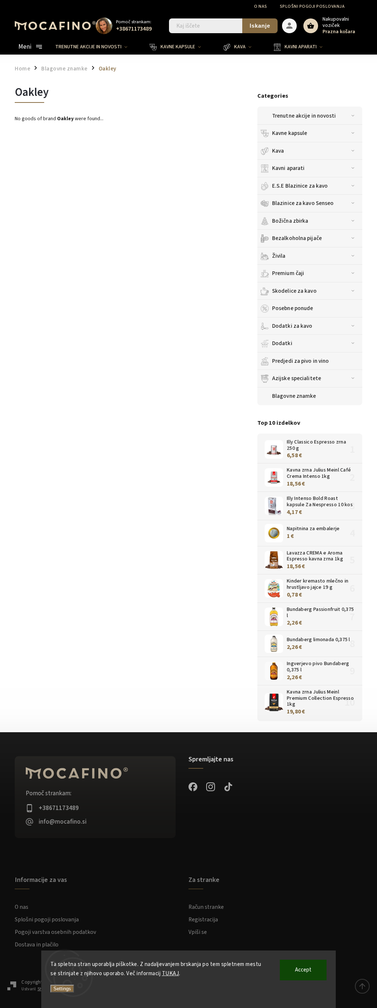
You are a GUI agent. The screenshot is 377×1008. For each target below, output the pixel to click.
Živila (279, 256)
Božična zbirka (290, 221)
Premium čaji (288, 273)
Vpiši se (197, 932)
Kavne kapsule (289, 133)
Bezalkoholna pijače (297, 238)
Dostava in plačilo (37, 945)
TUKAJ (170, 973)
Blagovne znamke (64, 69)
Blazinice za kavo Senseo (303, 203)
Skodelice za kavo (294, 291)
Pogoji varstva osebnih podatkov (55, 932)
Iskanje (260, 25)
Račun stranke (206, 907)
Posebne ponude (292, 308)
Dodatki (282, 343)
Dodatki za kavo (292, 326)
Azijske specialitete (296, 378)
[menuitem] (96, 47)
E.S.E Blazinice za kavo (300, 186)
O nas (260, 6)
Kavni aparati (288, 168)
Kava (278, 151)
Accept (303, 970)
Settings (62, 988)
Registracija (203, 919)
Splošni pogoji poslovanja (312, 6)
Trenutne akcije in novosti (304, 116)
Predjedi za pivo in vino (300, 361)
